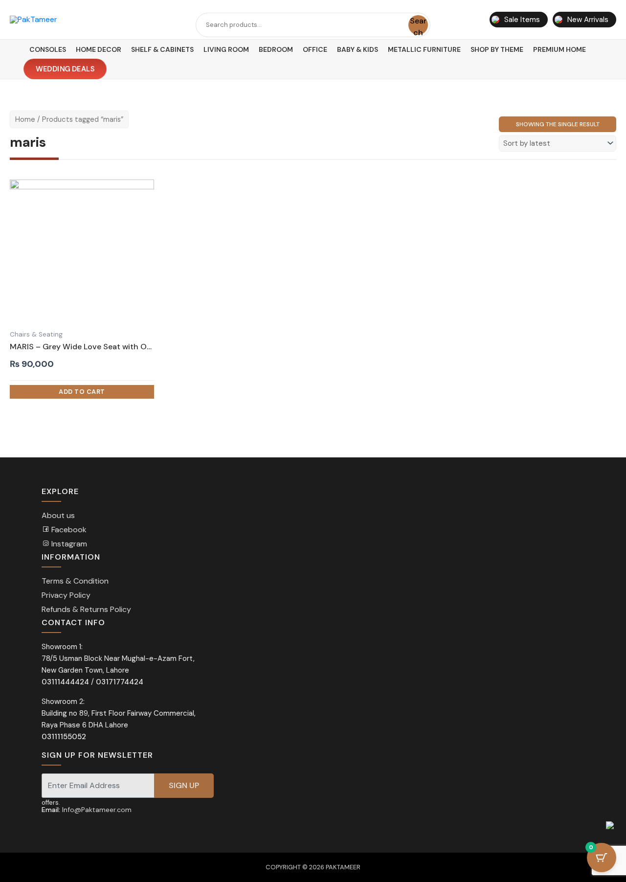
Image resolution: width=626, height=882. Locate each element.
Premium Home (559, 49)
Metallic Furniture (424, 49)
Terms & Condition (75, 581)
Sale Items (522, 19)
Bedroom (276, 49)
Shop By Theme (496, 49)
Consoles (47, 49)
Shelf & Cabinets (162, 49)
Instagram (68, 544)
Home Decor (98, 49)
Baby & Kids (357, 49)
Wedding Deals (65, 69)
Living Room (226, 49)
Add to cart (82, 392)
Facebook (68, 529)
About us (58, 515)
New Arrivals (587, 19)
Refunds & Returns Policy (86, 609)
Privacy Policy (66, 595)
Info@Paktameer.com (97, 809)
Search (418, 25)
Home (25, 119)
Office (315, 49)
